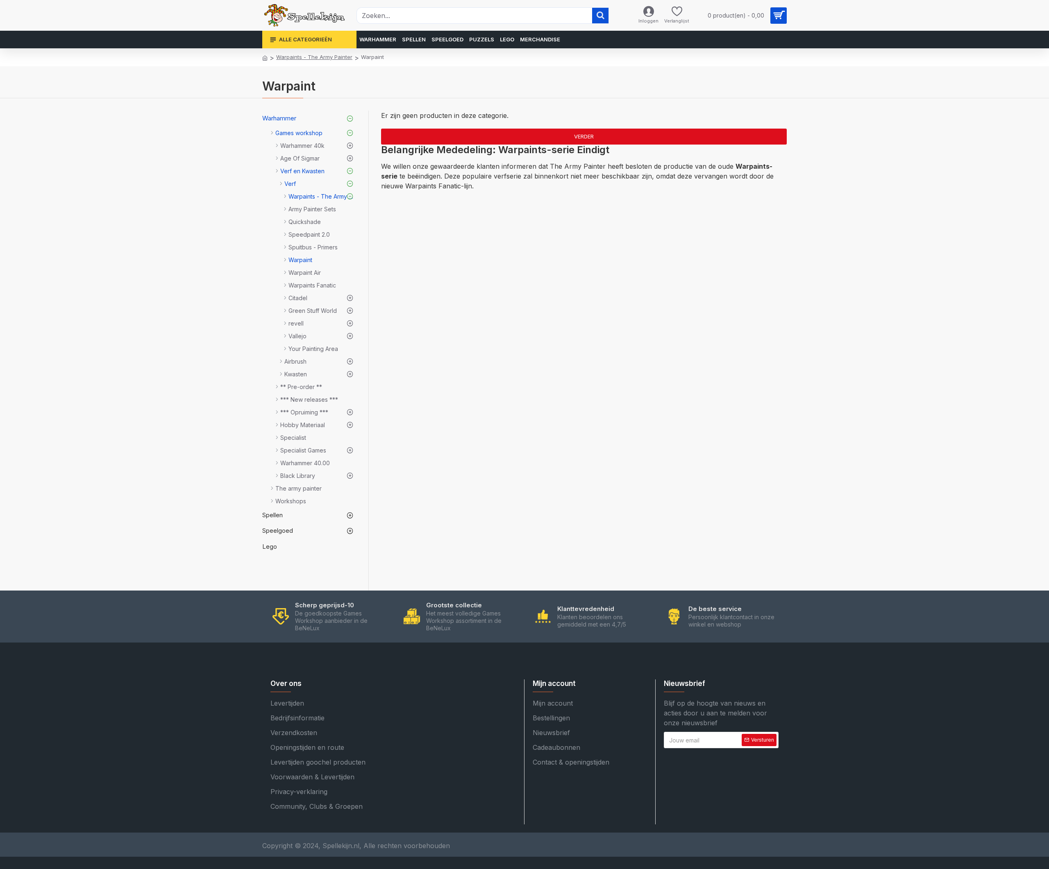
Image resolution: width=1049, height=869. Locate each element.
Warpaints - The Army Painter (314, 57)
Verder (584, 136)
